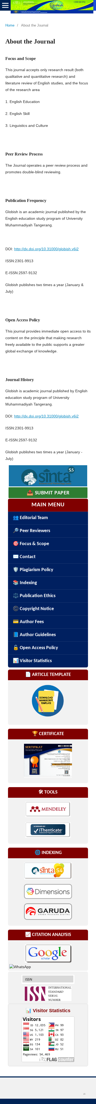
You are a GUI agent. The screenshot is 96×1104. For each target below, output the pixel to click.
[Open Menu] (5, 5)
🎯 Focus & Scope (31, 543)
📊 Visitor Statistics (32, 660)
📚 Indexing (25, 582)
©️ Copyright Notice (33, 608)
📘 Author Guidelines (34, 634)
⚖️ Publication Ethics (34, 595)
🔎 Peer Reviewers (31, 530)
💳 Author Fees (28, 621)
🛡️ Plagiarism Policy (33, 569)
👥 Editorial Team (30, 517)
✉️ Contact (24, 556)
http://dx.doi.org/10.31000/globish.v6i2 (46, 249)
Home (9, 25)
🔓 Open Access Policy (35, 647)
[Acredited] (48, 476)
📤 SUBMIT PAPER (48, 493)
